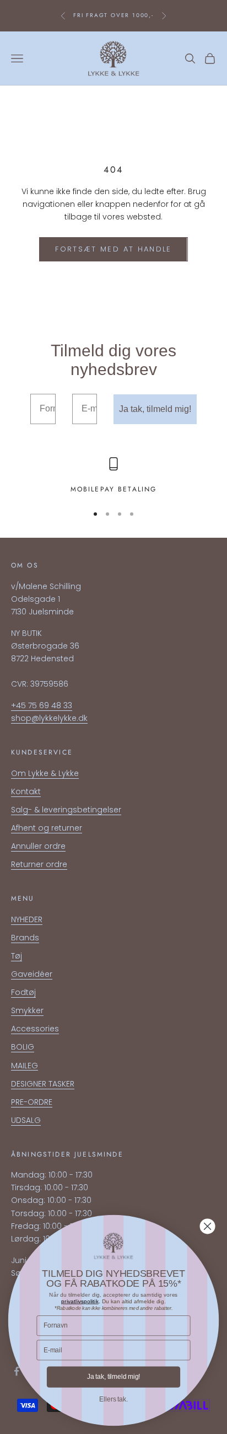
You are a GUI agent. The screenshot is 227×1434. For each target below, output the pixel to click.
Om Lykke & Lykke (45, 773)
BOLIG (22, 1046)
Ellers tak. (113, 1399)
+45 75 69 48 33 (41, 705)
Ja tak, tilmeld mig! (155, 409)
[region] (113, 476)
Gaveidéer (31, 974)
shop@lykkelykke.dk (49, 718)
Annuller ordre (38, 846)
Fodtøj (23, 992)
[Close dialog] (207, 1226)
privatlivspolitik (79, 1301)
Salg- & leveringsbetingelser (66, 809)
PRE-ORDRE (31, 1101)
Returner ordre (39, 864)
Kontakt (26, 791)
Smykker (27, 1010)
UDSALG (26, 1120)
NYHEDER (26, 919)
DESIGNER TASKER (42, 1083)
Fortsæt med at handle (113, 249)
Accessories (35, 1028)
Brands (25, 937)
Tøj (16, 955)
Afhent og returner (46, 827)
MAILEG (24, 1065)
